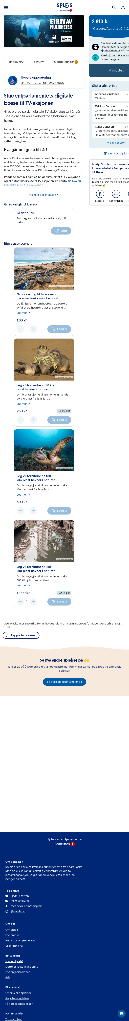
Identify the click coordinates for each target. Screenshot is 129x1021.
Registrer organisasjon (20, 940)
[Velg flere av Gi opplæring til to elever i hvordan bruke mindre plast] (33, 329)
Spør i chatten (20, 896)
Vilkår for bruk (14, 945)
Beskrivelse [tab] (16, 62)
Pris (7, 977)
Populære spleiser (17, 998)
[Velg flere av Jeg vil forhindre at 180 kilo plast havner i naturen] (33, 511)
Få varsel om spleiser (19, 1003)
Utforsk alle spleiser (18, 993)
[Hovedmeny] (6, 8)
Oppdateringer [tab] (65, 61)
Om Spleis (11, 929)
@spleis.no (18, 911)
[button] (122, 1014)
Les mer (22, 312)
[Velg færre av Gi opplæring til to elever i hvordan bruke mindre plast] (20, 329)
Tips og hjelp (13, 1019)
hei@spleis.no (20, 900)
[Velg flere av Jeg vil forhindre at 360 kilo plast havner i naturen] (33, 602)
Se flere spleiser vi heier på (64, 681)
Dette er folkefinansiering (21, 966)
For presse (12, 935)
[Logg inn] (123, 8)
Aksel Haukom (112, 50)
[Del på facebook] (100, 194)
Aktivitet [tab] (39, 62)
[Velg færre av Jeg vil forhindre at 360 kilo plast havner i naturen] (20, 602)
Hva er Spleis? (14, 961)
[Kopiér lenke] (116, 194)
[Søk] (114, 8)
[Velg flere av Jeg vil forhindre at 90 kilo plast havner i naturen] (33, 420)
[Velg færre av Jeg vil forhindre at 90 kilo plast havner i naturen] (20, 420)
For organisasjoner (17, 972)
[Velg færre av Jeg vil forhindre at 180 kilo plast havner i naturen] (20, 511)
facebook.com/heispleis (26, 906)
